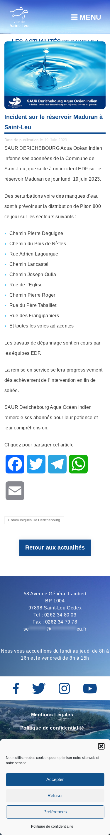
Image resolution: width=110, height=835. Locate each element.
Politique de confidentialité (52, 826)
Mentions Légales (52, 714)
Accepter (55, 779)
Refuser (55, 795)
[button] (101, 746)
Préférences (55, 811)
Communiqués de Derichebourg (34, 520)
